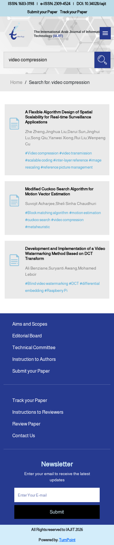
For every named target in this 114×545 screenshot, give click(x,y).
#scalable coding (38, 160)
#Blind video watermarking (46, 283)
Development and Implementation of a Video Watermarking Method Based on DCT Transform (65, 253)
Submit (57, 511)
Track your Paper (73, 12)
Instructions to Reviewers (37, 412)
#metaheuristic (37, 227)
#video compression (67, 220)
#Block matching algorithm (46, 213)
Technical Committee (34, 347)
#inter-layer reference (70, 160)
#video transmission (75, 153)
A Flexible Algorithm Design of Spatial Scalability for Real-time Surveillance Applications (58, 117)
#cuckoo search (37, 220)
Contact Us (23, 435)
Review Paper (26, 423)
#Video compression (41, 153)
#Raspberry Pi (56, 290)
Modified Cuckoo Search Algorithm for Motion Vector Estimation (59, 191)
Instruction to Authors (34, 359)
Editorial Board (27, 335)
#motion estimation (85, 213)
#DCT (74, 283)
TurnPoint (67, 540)
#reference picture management (67, 167)
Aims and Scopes (29, 324)
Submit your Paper (42, 12)
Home (16, 82)
